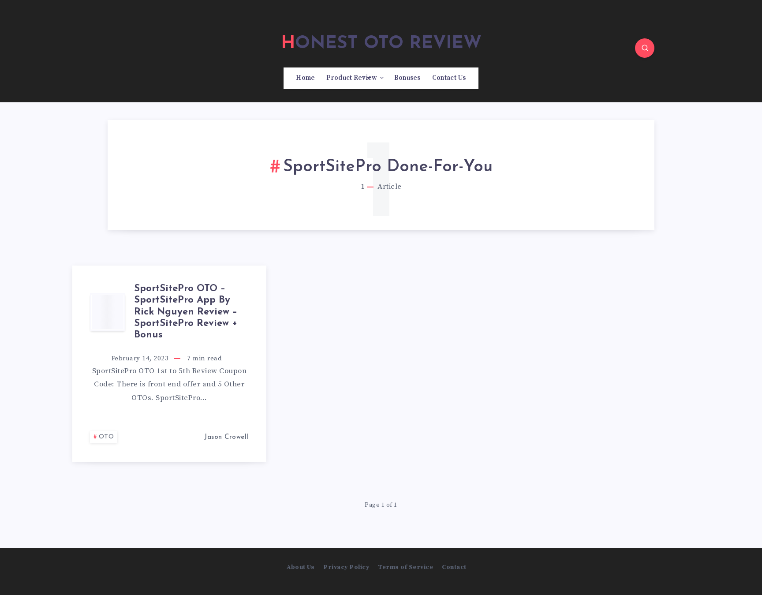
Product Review (351, 78)
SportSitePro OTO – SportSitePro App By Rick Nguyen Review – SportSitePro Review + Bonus (185, 312)
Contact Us (449, 78)
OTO (106, 437)
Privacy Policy (346, 567)
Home (305, 78)
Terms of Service (405, 567)
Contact (454, 567)
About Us (300, 567)
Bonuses (407, 78)
